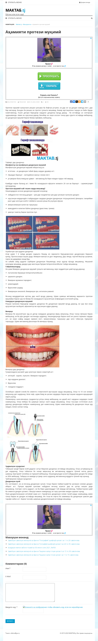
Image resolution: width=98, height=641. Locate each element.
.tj (15, 10)
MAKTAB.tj (72, 633)
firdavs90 (22, 102)
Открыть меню (15, 2)
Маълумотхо (11, 102)
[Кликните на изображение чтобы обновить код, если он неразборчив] (53, 607)
